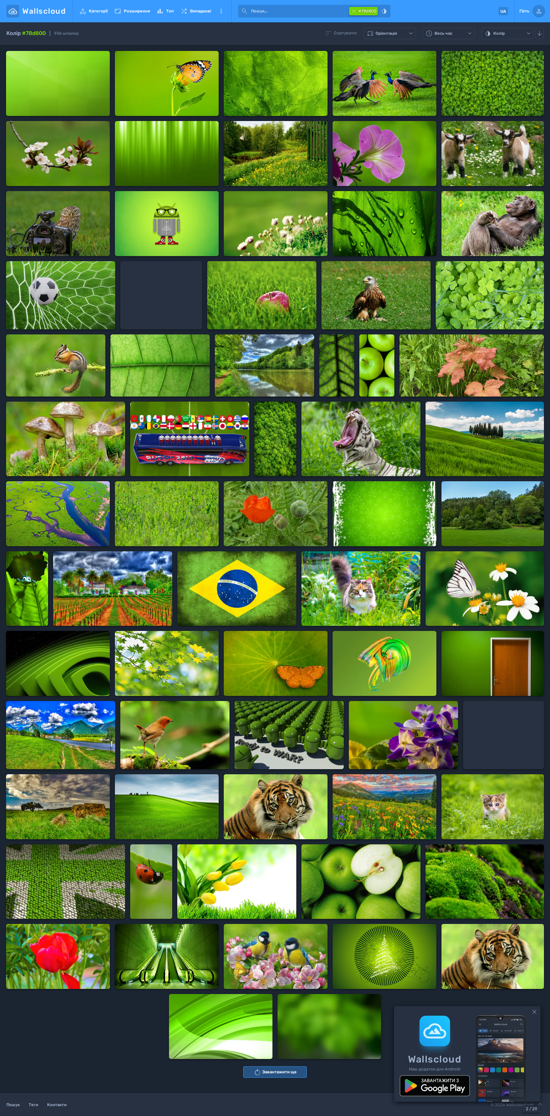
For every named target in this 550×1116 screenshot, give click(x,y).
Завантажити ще (275, 1072)
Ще (221, 11)
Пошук (13, 1104)
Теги (33, 1104)
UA (503, 11)
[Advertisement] (161, 295)
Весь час (449, 33)
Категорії (93, 11)
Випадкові (195, 11)
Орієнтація (390, 33)
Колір (508, 33)
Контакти (57, 1104)
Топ (165, 11)
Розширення (132, 11)
